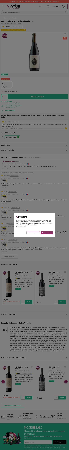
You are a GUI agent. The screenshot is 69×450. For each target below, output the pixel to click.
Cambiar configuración (33, 233)
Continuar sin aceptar (21, 226)
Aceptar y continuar (47, 233)
